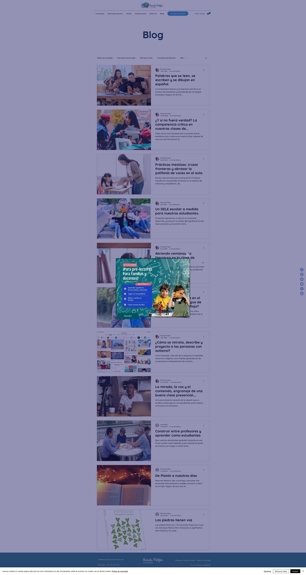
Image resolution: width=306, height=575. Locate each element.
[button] (188, 255)
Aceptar (295, 571)
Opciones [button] (267, 571)
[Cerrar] (303, 571)
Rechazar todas (281, 571)
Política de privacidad (120, 571)
